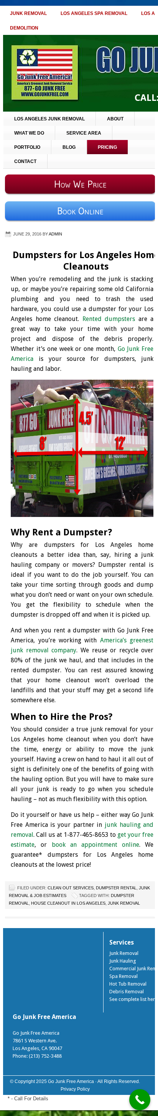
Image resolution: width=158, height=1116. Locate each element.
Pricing (107, 147)
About (115, 119)
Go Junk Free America (71, 1081)
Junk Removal (28, 13)
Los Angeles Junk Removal (49, 119)
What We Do (29, 133)
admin (55, 234)
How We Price (80, 184)
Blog (69, 147)
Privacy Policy (75, 1089)
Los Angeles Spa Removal (94, 13)
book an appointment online (95, 844)
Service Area (83, 133)
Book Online (80, 211)
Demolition (24, 28)
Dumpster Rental (116, 888)
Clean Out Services (71, 888)
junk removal (124, 903)
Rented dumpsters (108, 319)
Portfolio (27, 147)
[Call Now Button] (139, 1099)
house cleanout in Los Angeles (68, 903)
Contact (25, 161)
